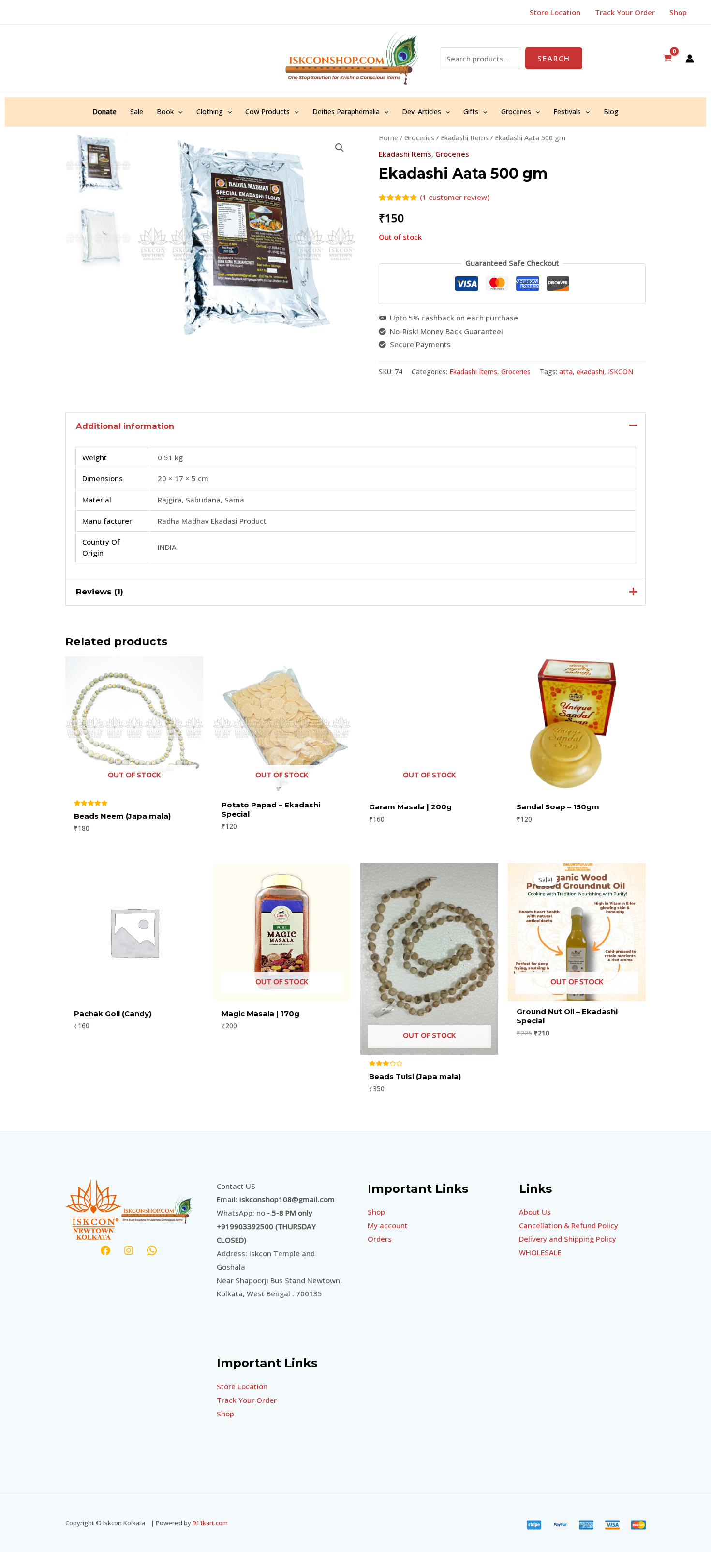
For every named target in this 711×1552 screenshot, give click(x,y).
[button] (178, 111)
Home (388, 137)
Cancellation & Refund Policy (568, 1225)
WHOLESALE (540, 1252)
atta (566, 371)
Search (553, 58)
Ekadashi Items (465, 137)
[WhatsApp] (152, 1250)
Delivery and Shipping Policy (567, 1239)
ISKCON (620, 371)
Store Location (242, 1386)
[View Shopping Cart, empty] (667, 58)
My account (388, 1225)
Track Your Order (247, 1400)
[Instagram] (128, 1250)
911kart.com (210, 1523)
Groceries (419, 137)
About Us (535, 1212)
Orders (380, 1239)
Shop (225, 1413)
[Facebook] (105, 1250)
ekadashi (590, 371)
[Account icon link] (689, 58)
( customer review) (454, 197)
